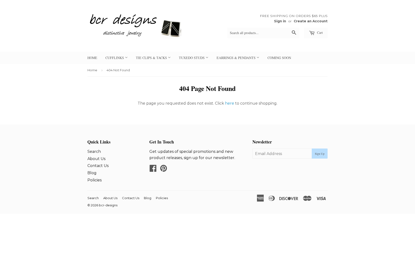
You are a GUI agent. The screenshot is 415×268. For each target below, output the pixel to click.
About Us (96, 158)
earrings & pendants (236, 57)
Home (92, 70)
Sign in (280, 21)
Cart (319, 32)
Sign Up (319, 153)
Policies (94, 180)
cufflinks (115, 57)
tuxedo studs (192, 57)
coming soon (279, 57)
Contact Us (98, 165)
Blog (92, 173)
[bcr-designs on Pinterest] (163, 169)
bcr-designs (108, 205)
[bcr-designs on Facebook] (153, 169)
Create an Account (311, 21)
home (92, 57)
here (229, 103)
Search (94, 151)
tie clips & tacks (152, 57)
